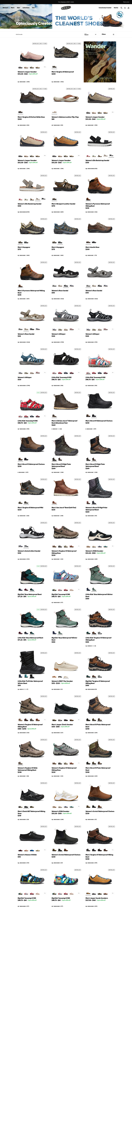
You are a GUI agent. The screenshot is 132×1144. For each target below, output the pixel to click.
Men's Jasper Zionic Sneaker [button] (62, 724)
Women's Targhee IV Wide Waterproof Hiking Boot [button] (28, 769)
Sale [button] (33, 7)
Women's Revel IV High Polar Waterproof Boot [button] (96, 509)
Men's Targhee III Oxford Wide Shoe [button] (31, 117)
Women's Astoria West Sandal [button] (29, 551)
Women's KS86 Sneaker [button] (94, 551)
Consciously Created (34, 24)
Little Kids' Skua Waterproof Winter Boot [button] (99, 595)
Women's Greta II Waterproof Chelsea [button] (100, 811)
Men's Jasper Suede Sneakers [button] (97, 898)
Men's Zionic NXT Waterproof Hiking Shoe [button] (31, 812)
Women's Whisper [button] (59, 334)
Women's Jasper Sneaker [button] (27, 72)
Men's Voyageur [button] (24, 247)
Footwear (19, 20)
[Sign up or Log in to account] (125, 8)
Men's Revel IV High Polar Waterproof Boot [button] (61, 465)
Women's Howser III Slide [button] (27, 855)
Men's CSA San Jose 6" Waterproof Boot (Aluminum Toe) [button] (64, 422)
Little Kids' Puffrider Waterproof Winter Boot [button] (30, 682)
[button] (128, 8)
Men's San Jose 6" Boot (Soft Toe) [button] (64, 507)
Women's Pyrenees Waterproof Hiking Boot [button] (98, 205)
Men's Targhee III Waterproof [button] (63, 72)
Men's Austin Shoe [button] (92, 247)
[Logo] (66, 8)
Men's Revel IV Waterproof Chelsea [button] (99, 421)
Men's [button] (12, 7)
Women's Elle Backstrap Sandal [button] (97, 160)
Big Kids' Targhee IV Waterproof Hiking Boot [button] (98, 682)
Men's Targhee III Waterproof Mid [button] (30, 507)
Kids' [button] (18, 7)
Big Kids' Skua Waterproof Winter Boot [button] (64, 639)
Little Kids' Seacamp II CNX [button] (62, 377)
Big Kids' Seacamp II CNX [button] (61, 594)
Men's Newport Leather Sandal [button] (63, 204)
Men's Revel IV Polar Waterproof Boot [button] (98, 726)
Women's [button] (5, 7)
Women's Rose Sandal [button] (60, 291)
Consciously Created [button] (105, 7)
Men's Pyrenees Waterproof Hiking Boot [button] (31, 292)
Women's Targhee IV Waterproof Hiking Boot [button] (30, 726)
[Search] (121, 8)
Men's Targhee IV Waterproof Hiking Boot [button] (99, 856)
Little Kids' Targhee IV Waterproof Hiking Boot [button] (98, 639)
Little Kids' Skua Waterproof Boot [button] (30, 638)
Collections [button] (26, 7)
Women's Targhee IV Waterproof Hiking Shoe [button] (64, 552)
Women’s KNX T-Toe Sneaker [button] (62, 681)
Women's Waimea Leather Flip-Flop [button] (65, 117)
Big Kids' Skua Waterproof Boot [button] (30, 594)
